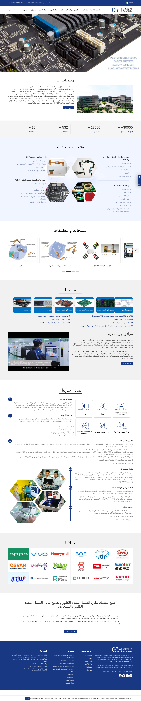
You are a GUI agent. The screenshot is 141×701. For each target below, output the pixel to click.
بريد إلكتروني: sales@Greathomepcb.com (37, 2)
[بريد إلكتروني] (139, 184)
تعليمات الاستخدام (128, 671)
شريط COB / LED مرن (67, 663)
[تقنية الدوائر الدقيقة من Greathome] (122, 10)
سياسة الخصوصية (117, 671)
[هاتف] (139, 177)
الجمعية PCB (70, 677)
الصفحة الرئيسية (95, 10)
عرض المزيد (68, 108)
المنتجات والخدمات (72, 10)
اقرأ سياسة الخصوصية (36, 698)
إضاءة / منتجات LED (121, 185)
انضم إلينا (33, 10)
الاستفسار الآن (70, 631)
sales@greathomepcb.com (29, 669)
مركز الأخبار (42, 10)
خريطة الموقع (106, 671)
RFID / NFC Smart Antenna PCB (63, 666)
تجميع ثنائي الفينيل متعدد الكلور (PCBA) (30, 180)
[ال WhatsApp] (139, 180)
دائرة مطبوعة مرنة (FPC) (36, 157)
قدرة (61, 10)
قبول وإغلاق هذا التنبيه (50, 698)
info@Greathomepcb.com (39, 670)
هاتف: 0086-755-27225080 (39, 663)
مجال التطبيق (70, 683)
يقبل (27, 698)
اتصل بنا (25, 10)
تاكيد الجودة (53, 10)
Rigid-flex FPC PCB (67, 660)
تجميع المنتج (70, 680)
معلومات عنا (84, 10)
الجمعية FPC (70, 674)
